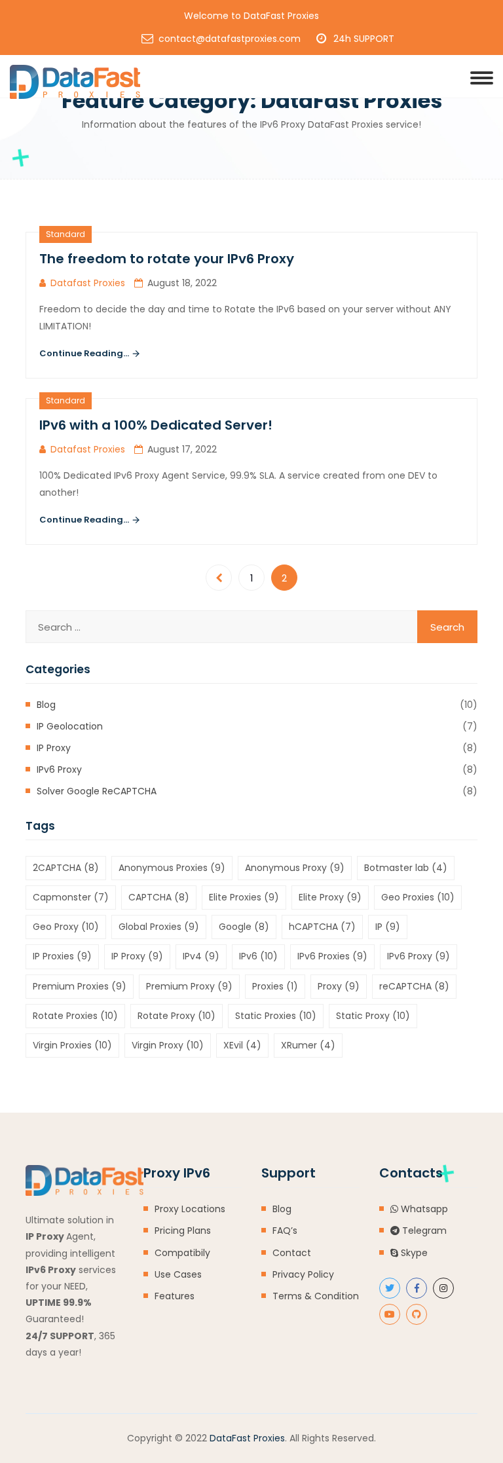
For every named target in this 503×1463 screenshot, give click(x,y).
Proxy (339, 986)
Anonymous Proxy (295, 867)
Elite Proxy (330, 897)
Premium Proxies (79, 986)
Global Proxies (159, 926)
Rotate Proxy (176, 1015)
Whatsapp (423, 1208)
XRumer (308, 1045)
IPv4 (201, 956)
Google (244, 926)
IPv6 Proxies (332, 956)
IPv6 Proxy (59, 769)
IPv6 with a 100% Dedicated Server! (155, 425)
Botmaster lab (405, 867)
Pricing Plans (183, 1230)
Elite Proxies (244, 897)
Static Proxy (373, 1015)
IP (387, 926)
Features (175, 1296)
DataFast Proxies (247, 1438)
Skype (413, 1252)
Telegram (423, 1230)
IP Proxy (54, 747)
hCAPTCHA (322, 926)
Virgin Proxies (72, 1045)
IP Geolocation (70, 726)
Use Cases (178, 1274)
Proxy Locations (190, 1208)
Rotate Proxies (75, 1015)
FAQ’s (284, 1230)
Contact (291, 1252)
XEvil (242, 1045)
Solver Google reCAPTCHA (97, 791)
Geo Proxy (66, 926)
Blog (46, 704)
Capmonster (71, 897)
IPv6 (258, 956)
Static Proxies (275, 1015)
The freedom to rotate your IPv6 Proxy (166, 259)
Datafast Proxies (87, 282)
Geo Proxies (418, 897)
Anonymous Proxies (172, 867)
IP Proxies (62, 956)
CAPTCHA (158, 897)
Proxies (275, 986)
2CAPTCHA (66, 867)
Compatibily (182, 1252)
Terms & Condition (315, 1296)
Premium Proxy (189, 986)
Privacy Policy (303, 1274)
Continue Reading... (85, 353)
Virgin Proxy (168, 1045)
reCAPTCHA (414, 986)
